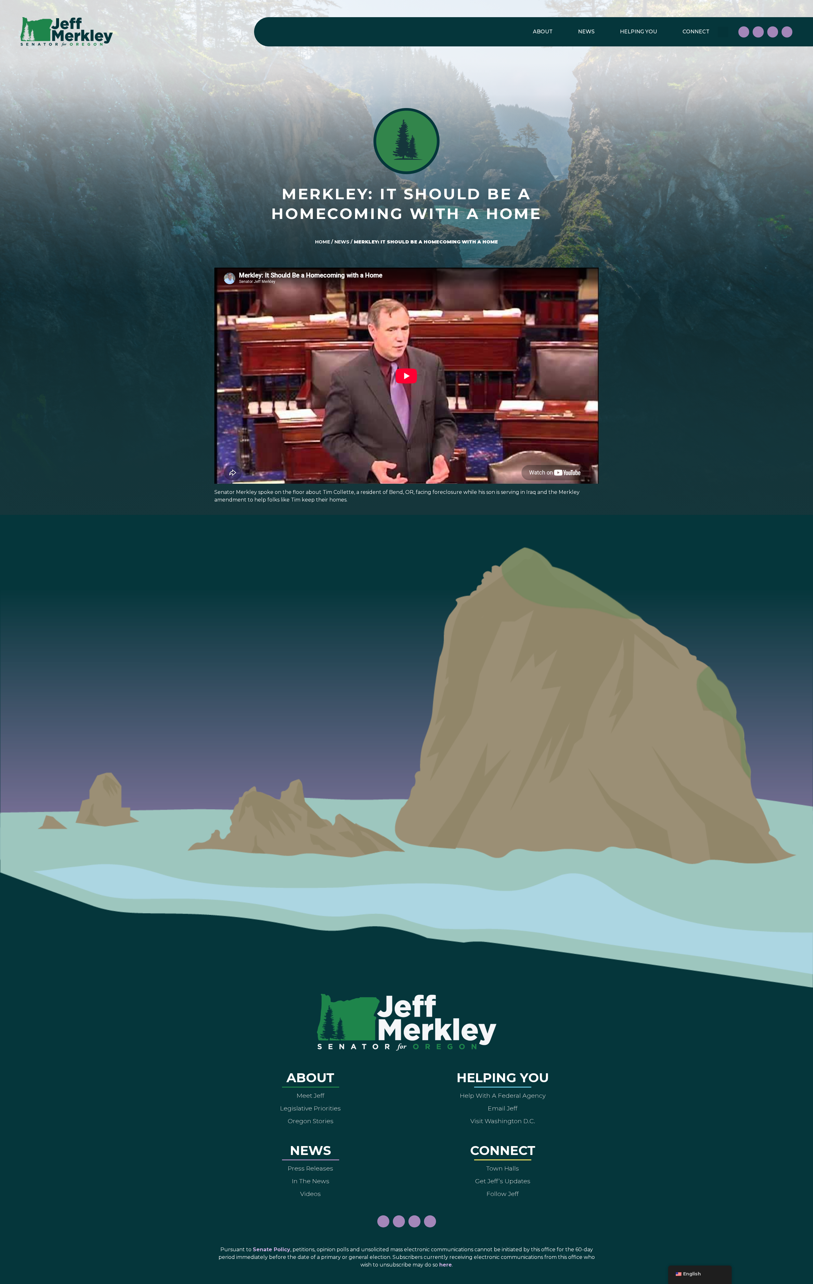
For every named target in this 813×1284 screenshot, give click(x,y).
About (543, 32)
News (586, 32)
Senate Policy (271, 1249)
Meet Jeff (310, 1095)
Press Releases (310, 1168)
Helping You (638, 32)
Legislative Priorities (310, 1108)
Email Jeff (502, 1108)
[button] (723, 32)
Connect (695, 32)
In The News (310, 1181)
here (445, 1265)
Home (322, 242)
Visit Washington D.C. (502, 1121)
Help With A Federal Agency (503, 1095)
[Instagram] (758, 31)
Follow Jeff (503, 1194)
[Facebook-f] (743, 31)
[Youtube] (772, 31)
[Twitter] (787, 31)
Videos (310, 1194)
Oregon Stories (310, 1121)
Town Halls (502, 1168)
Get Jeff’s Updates (502, 1181)
